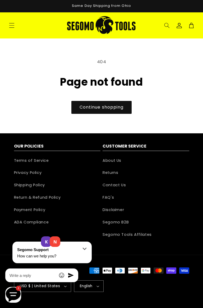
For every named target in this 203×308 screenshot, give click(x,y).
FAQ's (108, 197)
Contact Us (114, 185)
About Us (112, 160)
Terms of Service (31, 160)
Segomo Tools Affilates (127, 234)
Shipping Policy (29, 185)
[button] (12, 25)
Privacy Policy (28, 172)
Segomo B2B (116, 222)
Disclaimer (113, 209)
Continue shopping (101, 107)
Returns (110, 172)
